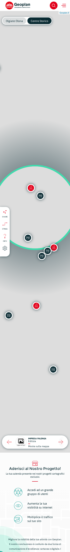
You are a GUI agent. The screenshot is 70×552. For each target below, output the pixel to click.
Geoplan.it (64, 12)
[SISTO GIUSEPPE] (47, 250)
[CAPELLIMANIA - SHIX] (41, 256)
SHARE (5, 217)
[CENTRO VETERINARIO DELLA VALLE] (8, 315)
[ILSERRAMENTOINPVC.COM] (53, 369)
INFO (5, 241)
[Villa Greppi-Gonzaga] (36, 305)
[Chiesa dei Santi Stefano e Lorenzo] (53, 247)
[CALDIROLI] (28, 237)
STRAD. (5, 229)
